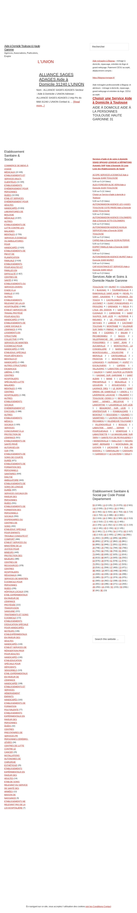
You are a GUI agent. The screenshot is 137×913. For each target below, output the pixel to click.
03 (94, 561)
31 (105, 515)
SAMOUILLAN (112, 451)
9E (101, 590)
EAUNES (125, 415)
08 (111, 574)
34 (104, 518)
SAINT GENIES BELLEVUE (108, 401)
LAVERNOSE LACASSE (104, 395)
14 (104, 525)
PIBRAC (110, 329)
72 (111, 544)
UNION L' (124, 392)
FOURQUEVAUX (100, 431)
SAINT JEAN (120, 342)
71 (104, 531)
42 (116, 528)
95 (114, 518)
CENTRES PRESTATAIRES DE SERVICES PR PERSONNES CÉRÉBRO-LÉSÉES (16, 736)
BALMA (124, 333)
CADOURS (128, 451)
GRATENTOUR (100, 411)
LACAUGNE (112, 447)
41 (102, 567)
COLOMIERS (127, 287)
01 (94, 551)
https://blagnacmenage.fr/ (104, 77)
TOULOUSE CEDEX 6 (103, 398)
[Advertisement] (68, 19)
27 (102, 541)
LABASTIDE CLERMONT (119, 369)
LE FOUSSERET (118, 319)
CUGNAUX (98, 313)
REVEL (126, 293)
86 (111, 551)
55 (102, 577)
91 (116, 521)
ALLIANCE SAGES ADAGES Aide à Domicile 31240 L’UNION (61, 79)
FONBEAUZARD (120, 411)
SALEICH (98, 372)
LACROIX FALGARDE (119, 418)
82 (94, 580)
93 (95, 515)
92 (104, 512)
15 (94, 584)
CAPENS (121, 365)
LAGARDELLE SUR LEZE (121, 405)
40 (94, 557)
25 (102, 548)
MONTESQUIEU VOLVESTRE (108, 352)
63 (124, 534)
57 (125, 525)
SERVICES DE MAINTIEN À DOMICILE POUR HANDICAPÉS (16, 345)
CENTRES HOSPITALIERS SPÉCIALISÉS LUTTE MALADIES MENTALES (14, 382)
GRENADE (113, 306)
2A (103, 587)
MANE (109, 379)
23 (120, 584)
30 (105, 534)
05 (120, 580)
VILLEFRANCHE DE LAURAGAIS (110, 339)
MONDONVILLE (101, 441)
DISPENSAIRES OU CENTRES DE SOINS (13, 522)
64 (95, 528)
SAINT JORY (124, 329)
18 (103, 570)
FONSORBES (99, 342)
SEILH (127, 454)
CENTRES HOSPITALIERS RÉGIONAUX (11, 571)
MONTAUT (97, 415)
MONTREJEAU (119, 359)
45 (120, 541)
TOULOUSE (98, 287)
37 (111, 541)
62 (95, 508)
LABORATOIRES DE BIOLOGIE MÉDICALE (13, 214)
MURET (112, 287)
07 (111, 567)
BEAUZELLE (120, 382)
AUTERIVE (123, 316)
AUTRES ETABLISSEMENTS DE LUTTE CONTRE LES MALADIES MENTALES (14, 228)
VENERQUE (121, 431)
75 (114, 505)
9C (112, 587)
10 (94, 574)
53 (102, 564)
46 (120, 577)
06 (125, 512)
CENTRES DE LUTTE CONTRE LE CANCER (14, 749)
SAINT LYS (122, 310)
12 (120, 554)
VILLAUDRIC (98, 369)
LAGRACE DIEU (100, 388)
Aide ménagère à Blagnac (104, 61)
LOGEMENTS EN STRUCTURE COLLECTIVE (12, 336)
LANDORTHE (99, 405)
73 (94, 554)
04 (102, 580)
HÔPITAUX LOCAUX (13, 591)
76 (105, 508)
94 (95, 521)
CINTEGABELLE (118, 356)
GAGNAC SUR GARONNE (109, 375)
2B (94, 587)
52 (111, 580)
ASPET (126, 362)
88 (102, 557)
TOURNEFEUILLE (120, 290)
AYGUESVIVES (119, 385)
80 (94, 541)
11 (120, 561)
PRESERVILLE (99, 382)
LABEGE (112, 323)
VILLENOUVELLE (103, 424)
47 (120, 564)
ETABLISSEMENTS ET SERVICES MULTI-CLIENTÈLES (14, 178)
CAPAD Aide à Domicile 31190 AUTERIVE (111, 240)
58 (120, 570)
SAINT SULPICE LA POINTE (119, 372)
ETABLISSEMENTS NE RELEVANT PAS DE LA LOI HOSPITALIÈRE (14, 804)
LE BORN (117, 388)
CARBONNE (115, 313)
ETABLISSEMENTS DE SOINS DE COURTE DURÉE (14, 457)
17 (116, 534)
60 (125, 531)
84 (94, 544)
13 (104, 505)
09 (102, 584)
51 (111, 548)
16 (111, 564)
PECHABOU (98, 421)
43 (102, 574)
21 (94, 538)
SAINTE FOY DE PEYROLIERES (116, 437)
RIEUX (126, 306)
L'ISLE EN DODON (102, 310)
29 (94, 525)
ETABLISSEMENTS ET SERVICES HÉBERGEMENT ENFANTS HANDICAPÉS (14, 693)
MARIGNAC (120, 349)
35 (116, 515)
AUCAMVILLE (99, 346)
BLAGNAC (101, 290)
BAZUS (121, 336)
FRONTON (98, 359)
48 (111, 584)
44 (94, 512)
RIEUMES (97, 319)
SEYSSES (97, 323)
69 (125, 505)
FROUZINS (98, 306)
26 (94, 548)
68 (120, 538)
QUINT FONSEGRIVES (118, 303)
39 (94, 567)
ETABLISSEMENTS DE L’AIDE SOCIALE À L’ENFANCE (14, 326)
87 (111, 554)
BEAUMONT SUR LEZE (113, 408)
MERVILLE (97, 356)
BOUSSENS (112, 415)
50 (102, 544)
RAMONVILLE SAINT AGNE (106, 293)
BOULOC (123, 424)
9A (120, 557)
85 (95, 534)
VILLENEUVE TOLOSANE (119, 421)
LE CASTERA (115, 454)
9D (120, 548)
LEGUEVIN (98, 385)
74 (102, 538)
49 (105, 528)
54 (114, 531)
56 (94, 531)
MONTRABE (112, 326)
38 (114, 512)
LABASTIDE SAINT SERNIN (108, 428)
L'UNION (123, 379)
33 (116, 508)
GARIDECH (100, 454)
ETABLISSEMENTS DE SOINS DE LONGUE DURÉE (14, 486)
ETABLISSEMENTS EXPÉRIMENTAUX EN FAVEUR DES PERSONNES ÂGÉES (14, 719)
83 (125, 518)
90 (121, 587)
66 (102, 551)
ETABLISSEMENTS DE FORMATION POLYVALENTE (14, 706)
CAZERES (109, 333)
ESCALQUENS (99, 365)
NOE (95, 333)
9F (94, 590)
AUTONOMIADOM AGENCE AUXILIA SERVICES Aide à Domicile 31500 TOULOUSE (110, 230)
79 (94, 564)
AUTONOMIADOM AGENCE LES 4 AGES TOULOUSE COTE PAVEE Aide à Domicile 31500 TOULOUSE (112, 207)
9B (94, 570)
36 (120, 574)
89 (102, 554)
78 (94, 518)
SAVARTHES (98, 418)
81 (120, 551)
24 (111, 557)
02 (120, 544)
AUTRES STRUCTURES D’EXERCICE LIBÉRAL (15, 368)
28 (102, 561)
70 (94, 577)
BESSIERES (123, 398)
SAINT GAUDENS (101, 297)
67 (114, 525)
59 (94, 505)
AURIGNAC (113, 362)
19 (120, 567)
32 (111, 577)
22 (111, 538)
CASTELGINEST (114, 300)
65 (112, 570)
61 (111, 561)
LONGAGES (98, 362)
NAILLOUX (117, 441)
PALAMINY (124, 395)
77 (105, 521)
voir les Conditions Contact (98, 906)
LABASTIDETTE (100, 434)
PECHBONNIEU (100, 336)
